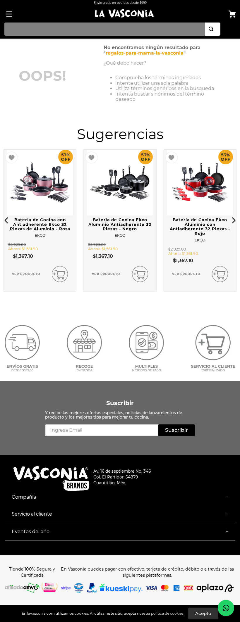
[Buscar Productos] (212, 29)
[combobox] (112, 29)
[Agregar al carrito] (60, 274)
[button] (6, 220)
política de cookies (167, 613)
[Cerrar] (203, 613)
